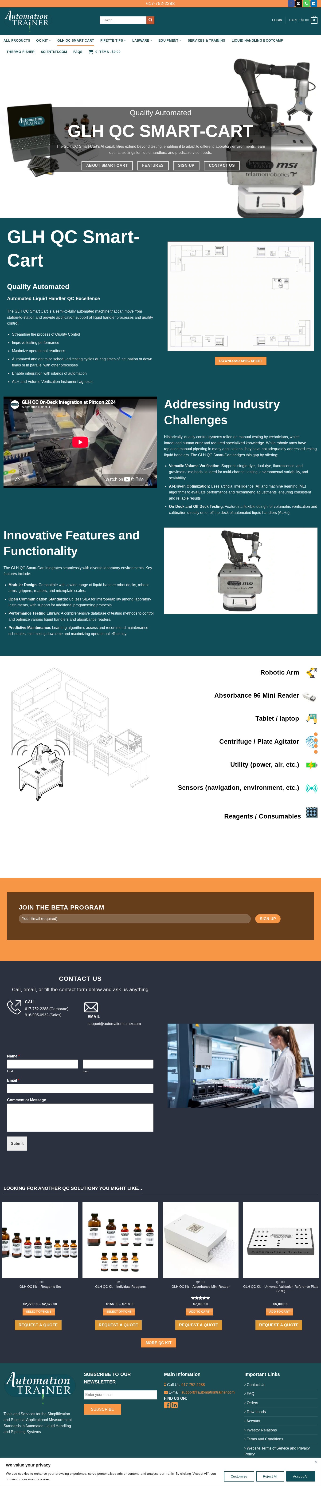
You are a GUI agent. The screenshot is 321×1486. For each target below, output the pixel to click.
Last (86, 1071)
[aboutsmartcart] (315, 734)
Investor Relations (261, 1430)
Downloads (256, 1412)
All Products (17, 40)
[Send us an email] (298, 3)
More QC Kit (159, 1343)
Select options (38, 1311)
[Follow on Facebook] (291, 3)
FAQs (77, 52)
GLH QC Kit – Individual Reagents (120, 1286)
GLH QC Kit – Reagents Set (40, 1286)
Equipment (168, 40)
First (10, 1071)
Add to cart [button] (199, 1311)
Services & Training (206, 40)
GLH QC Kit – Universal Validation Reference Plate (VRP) (280, 1289)
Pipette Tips (111, 40)
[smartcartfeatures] (315, 740)
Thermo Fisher (21, 52)
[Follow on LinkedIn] (313, 3)
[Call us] (306, 3)
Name (13, 1056)
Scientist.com (54, 52)
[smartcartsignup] (315, 746)
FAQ (250, 1394)
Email (13, 1080)
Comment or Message (26, 1100)
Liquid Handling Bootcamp (257, 40)
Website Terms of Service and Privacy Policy (277, 1451)
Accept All (300, 1476)
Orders (252, 1403)
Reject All (270, 1476)
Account (253, 1421)
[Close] (316, 1462)
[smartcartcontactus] (315, 752)
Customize (239, 1476)
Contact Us (255, 1385)
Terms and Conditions (264, 1439)
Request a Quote (38, 1325)
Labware (140, 40)
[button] (303, 20)
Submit (17, 1143)
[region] (160, 1472)
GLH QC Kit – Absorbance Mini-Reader (201, 1286)
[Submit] (150, 20)
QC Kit (42, 40)
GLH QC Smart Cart (75, 40)
